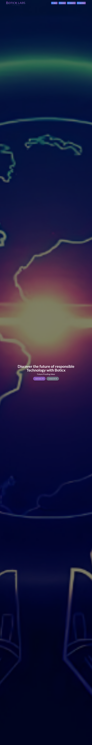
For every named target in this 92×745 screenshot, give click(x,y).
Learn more (38, 378)
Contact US (52, 378)
